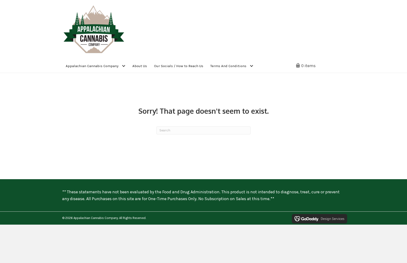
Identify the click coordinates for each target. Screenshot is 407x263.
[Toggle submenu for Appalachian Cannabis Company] (123, 66)
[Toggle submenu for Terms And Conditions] (251, 66)
